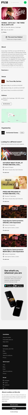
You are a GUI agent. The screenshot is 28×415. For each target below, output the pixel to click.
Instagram (6, 380)
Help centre (5, 341)
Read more (4, 70)
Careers (5, 353)
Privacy (4, 357)
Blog (4, 351)
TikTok (6, 382)
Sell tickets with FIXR (8, 349)
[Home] (4, 2)
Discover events (7, 337)
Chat (4, 364)
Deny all (14, 408)
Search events (16, 2)
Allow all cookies (14, 404)
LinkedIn (6, 389)
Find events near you (8, 339)
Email (4, 369)
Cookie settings (14, 411)
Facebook (6, 385)
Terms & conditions (7, 355)
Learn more (4, 401)
